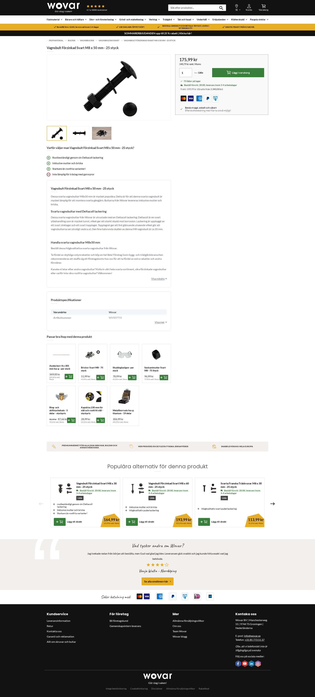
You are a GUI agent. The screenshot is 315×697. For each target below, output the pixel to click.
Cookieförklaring (139, 688)
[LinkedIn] (252, 663)
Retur (50, 625)
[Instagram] (258, 663)
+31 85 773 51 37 (254, 639)
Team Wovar (180, 631)
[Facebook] (238, 663)
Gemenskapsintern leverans (125, 625)
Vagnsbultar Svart (109, 40)
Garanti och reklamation (60, 636)
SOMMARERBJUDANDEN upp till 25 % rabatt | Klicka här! (158, 33)
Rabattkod (204, 688)
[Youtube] (245, 663)
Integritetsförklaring (116, 688)
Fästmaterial (56, 40)
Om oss (177, 625)
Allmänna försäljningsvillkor (188, 620)
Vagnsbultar (87, 40)
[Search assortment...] (221, 7)
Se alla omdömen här (156, 581)
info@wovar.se (252, 635)
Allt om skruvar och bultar (61, 641)
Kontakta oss (54, 631)
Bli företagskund (119, 620)
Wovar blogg (180, 636)
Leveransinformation (58, 620)
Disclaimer (156, 688)
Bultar (71, 40)
